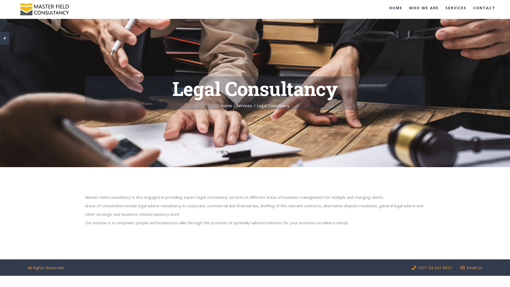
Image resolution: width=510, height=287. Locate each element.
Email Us (473, 267)
